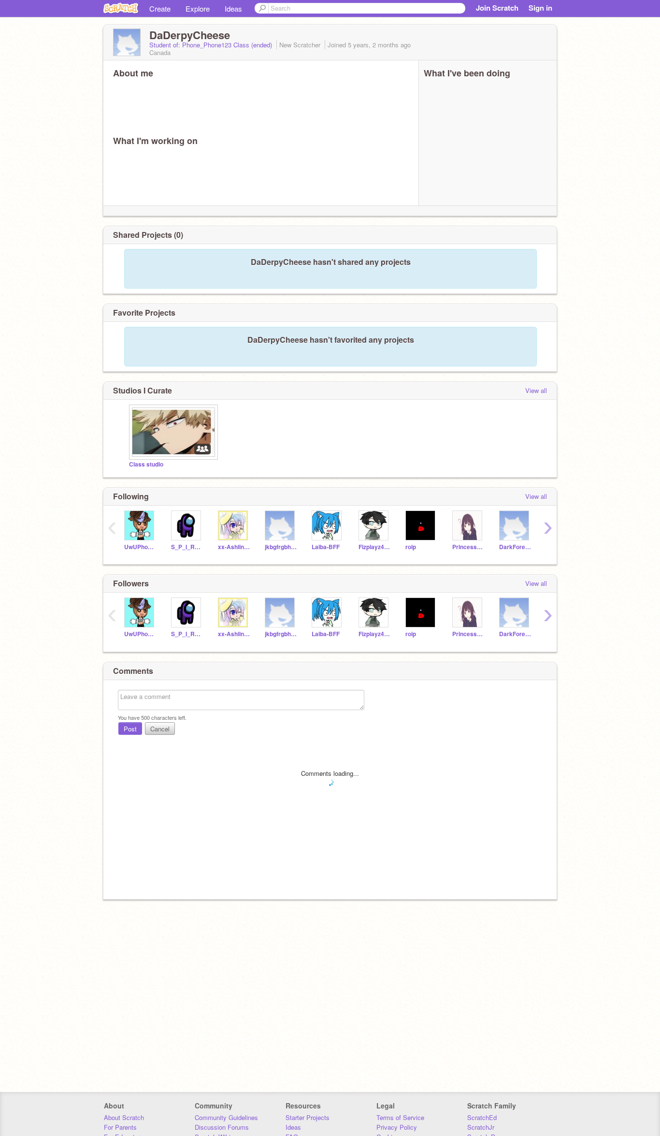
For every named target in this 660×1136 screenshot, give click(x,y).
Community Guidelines (226, 1117)
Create (160, 8)
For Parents (120, 1127)
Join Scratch (497, 7)
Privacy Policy (396, 1127)
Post (130, 728)
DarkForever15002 (515, 547)
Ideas (233, 8)
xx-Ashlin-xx (234, 547)
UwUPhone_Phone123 (140, 547)
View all (536, 390)
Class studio (146, 464)
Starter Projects (308, 1117)
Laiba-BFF (326, 547)
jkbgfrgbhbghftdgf (281, 547)
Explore (198, 8)
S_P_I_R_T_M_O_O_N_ (187, 547)
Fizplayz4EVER (375, 547)
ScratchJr (480, 1127)
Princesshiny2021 (468, 547)
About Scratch (124, 1117)
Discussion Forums (222, 1127)
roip (410, 547)
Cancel (160, 728)
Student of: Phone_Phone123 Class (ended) (211, 44)
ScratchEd (482, 1117)
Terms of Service (400, 1117)
